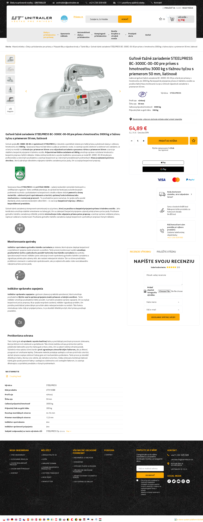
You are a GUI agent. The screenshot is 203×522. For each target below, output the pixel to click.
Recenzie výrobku (140, 251)
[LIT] (80, 519)
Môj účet (46, 450)
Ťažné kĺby (85, 46)
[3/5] (171, 267)
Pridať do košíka (168, 140)
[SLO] (64, 519)
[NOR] (44, 519)
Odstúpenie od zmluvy (83, 481)
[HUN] (100, 519)
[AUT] (56, 519)
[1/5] (167, 267)
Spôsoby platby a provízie (85, 466)
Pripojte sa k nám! (146, 450)
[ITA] (32, 519)
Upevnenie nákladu (65, 34)
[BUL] (92, 519)
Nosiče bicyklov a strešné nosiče (115, 35)
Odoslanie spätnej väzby (163, 317)
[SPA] (28, 519)
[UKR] (48, 519)
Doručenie (78, 462)
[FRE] (8, 519)
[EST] (88, 519)
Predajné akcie (132, 34)
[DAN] (36, 519)
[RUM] (40, 519)
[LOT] (84, 519)
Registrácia (187, 7)
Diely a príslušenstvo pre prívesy (50, 35)
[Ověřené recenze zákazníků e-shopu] (64, 18)
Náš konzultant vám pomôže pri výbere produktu (176, 231)
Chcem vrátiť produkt (20, 469)
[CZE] (24, 519)
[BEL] (68, 519)
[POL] (4, 519)
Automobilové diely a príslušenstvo (83, 35)
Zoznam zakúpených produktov (50, 468)
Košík (44, 459)
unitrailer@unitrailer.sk (67, 2)
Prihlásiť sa (170, 7)
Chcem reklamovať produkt (18, 464)
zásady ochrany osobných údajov (150, 493)
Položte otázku (166, 251)
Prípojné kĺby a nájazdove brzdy (66, 46)
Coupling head (15, 376)
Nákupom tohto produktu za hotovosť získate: (178, 210)
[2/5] (169, 267)
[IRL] (52, 519)
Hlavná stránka (18, 46)
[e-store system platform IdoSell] (189, 519)
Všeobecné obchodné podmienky (83, 471)
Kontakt (158, 2)
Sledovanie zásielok (19, 459)
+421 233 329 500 (97, 2)
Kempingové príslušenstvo (100, 34)
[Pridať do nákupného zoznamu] (193, 141)
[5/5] (175, 267)
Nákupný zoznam (49, 463)
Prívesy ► (78, 16)
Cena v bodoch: (173, 206)
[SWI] (72, 519)
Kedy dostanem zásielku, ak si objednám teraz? (178, 194)
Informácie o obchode (83, 458)
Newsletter (47, 481)
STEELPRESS (175, 92)
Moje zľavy (46, 477)
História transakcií (50, 473)
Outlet (148, 34)
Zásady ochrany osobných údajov (85, 476)
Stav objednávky (18, 455)
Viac (68, 431)
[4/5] (173, 267)
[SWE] (60, 519)
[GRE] (96, 519)
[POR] (76, 519)
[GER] (12, 519)
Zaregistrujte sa (49, 455)
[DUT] (20, 519)
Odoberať (150, 475)
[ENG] (16, 519)
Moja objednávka (19, 450)
